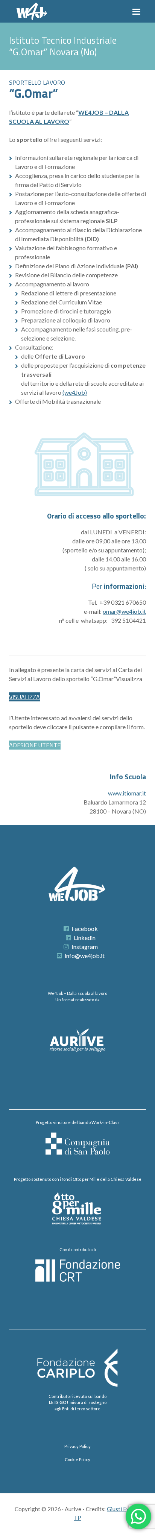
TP (77, 1517)
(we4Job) (74, 392)
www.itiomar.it (127, 793)
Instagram (84, 946)
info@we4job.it (85, 955)
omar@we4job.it (124, 611)
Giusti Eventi (123, 1509)
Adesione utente (35, 745)
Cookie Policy (77, 1459)
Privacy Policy (77, 1446)
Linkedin (85, 937)
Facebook (84, 928)
